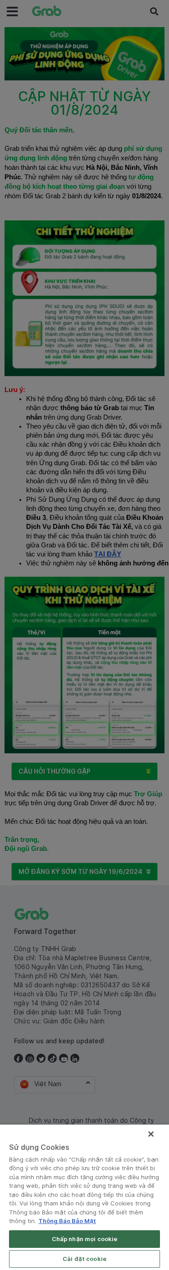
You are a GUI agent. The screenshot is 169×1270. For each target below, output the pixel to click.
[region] (84, 1197)
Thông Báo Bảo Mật (67, 1220)
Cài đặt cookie (84, 1258)
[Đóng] (151, 1134)
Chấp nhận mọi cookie (85, 1238)
